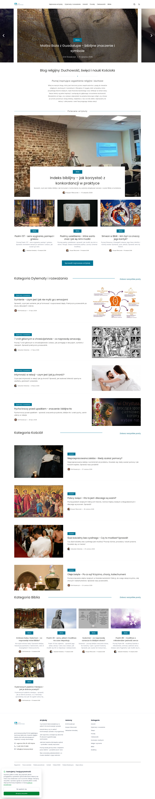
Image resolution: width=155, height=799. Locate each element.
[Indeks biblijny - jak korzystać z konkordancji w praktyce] (77, 156)
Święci (93, 730)
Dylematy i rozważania (73, 4)
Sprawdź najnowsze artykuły (77, 263)
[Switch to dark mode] (139, 4)
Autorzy (68, 720)
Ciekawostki (101, 4)
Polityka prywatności (38, 765)
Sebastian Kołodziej (71, 730)
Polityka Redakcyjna (68, 765)
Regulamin (17, 765)
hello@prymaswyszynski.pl (25, 749)
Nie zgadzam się (22, 789)
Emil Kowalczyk (70, 724)
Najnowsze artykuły (56, 4)
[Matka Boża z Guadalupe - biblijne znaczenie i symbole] (77, 35)
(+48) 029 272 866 (22, 746)
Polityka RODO (56, 765)
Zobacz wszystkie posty (130, 279)
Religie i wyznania (96, 743)
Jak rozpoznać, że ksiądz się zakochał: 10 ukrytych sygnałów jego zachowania (51, 737)
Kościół (85, 4)
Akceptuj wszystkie (21, 793)
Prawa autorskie (27, 765)
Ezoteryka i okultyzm (97, 740)
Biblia (109, 4)
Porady (92, 4)
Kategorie (95, 720)
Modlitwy (94, 750)
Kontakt (49, 765)
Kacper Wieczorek (71, 727)
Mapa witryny (79, 765)
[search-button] (134, 4)
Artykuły (43, 720)
